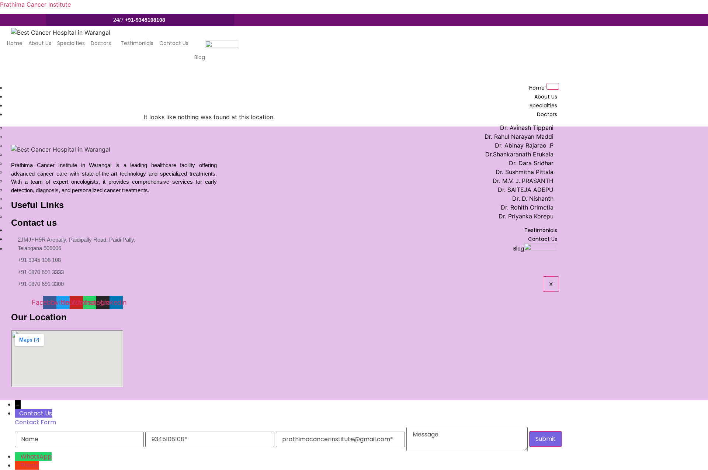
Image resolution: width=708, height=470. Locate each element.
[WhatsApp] (18, 456)
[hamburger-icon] (552, 86)
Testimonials (137, 43)
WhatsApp (36, 456)
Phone (30, 465)
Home (14, 43)
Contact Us (173, 43)
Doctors (101, 43)
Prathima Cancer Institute (35, 4)
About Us (39, 43)
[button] (103, 43)
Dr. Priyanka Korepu (526, 216)
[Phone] (18, 465)
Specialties (71, 43)
